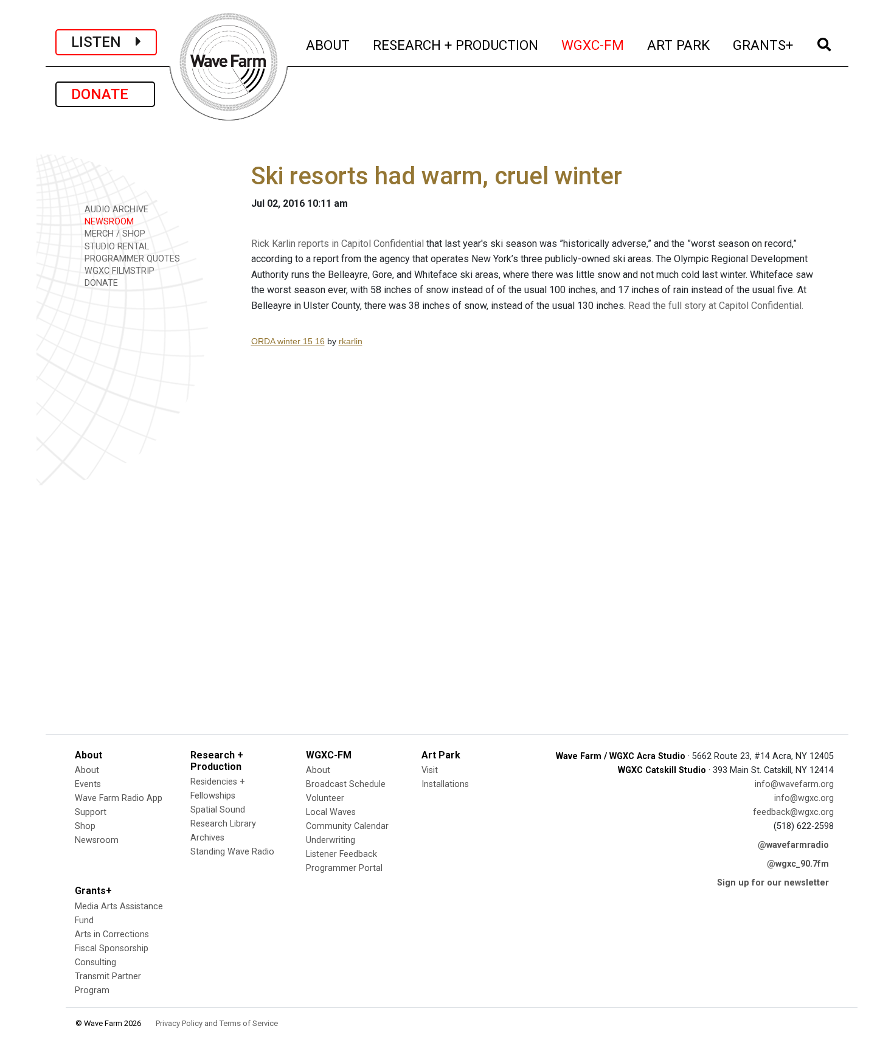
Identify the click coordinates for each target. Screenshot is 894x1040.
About (87, 770)
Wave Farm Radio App (118, 798)
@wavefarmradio (793, 845)
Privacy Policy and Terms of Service (217, 1023)
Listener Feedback (341, 854)
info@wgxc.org (804, 798)
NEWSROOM (108, 222)
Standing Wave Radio (232, 852)
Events (88, 784)
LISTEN (103, 41)
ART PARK (679, 44)
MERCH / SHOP (113, 234)
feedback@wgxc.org (793, 812)
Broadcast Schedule (346, 784)
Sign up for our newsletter (773, 883)
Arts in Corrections (112, 934)
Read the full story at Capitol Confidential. (715, 305)
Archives (207, 838)
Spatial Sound (217, 810)
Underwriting (330, 840)
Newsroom (97, 840)
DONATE (105, 94)
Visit (429, 770)
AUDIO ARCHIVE (115, 209)
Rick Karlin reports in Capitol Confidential (337, 243)
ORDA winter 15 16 (288, 341)
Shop (85, 826)
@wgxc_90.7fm (798, 864)
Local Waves (331, 812)
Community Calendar (347, 826)
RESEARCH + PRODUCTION (456, 44)
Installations (445, 784)
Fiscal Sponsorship (111, 948)
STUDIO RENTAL (115, 246)
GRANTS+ (763, 44)
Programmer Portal (344, 868)
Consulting (95, 962)
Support (90, 812)
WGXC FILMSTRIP (118, 271)
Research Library (223, 824)
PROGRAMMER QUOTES (131, 259)
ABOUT (328, 44)
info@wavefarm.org (794, 784)
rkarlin (350, 341)
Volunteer (325, 798)
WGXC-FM (593, 44)
